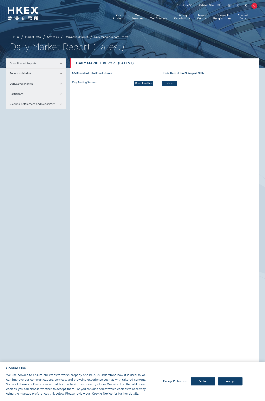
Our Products (119, 16)
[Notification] (246, 6)
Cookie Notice (102, 393)
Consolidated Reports (23, 63)
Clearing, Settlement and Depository (32, 104)
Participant (16, 93)
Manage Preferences (175, 381)
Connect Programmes (222, 16)
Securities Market (20, 73)
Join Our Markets (158, 16)
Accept (230, 381)
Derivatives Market (21, 83)
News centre (202, 16)
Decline (202, 381)
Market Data (243, 16)
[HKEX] (33, 13)
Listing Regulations (182, 16)
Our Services (137, 16)
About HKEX (184, 5)
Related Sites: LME (210, 5)
